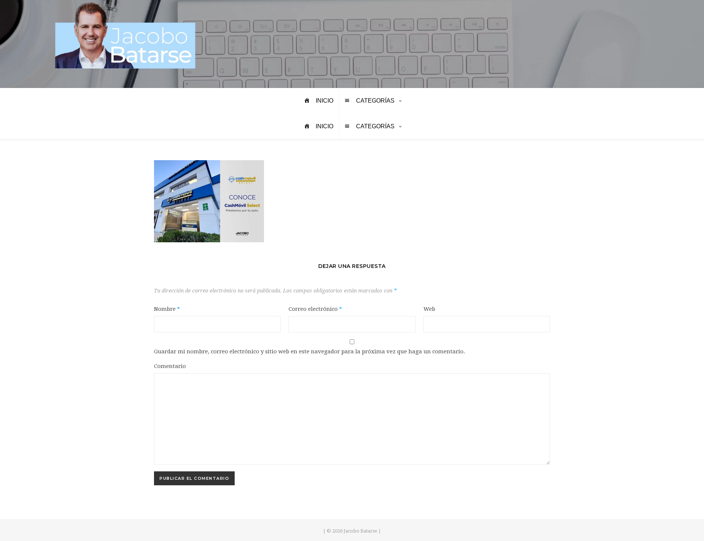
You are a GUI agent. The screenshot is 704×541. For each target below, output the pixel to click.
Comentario (170, 366)
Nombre (167, 309)
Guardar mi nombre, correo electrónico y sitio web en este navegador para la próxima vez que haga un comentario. (309, 351)
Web (429, 309)
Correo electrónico (315, 309)
